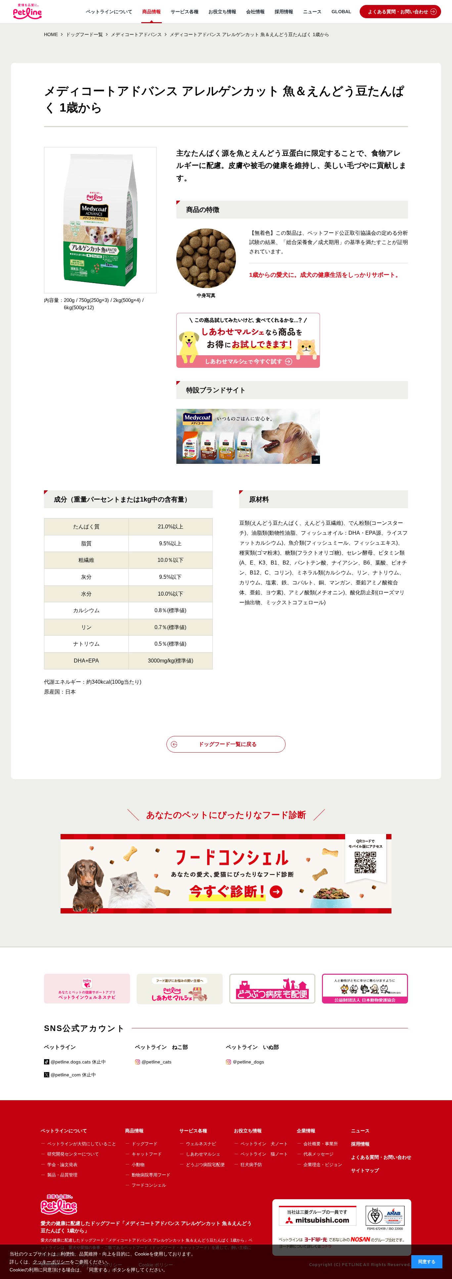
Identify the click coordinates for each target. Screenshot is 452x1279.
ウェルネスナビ (201, 1143)
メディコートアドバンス (136, 34)
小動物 (138, 1164)
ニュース (312, 11)
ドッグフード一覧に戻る (228, 744)
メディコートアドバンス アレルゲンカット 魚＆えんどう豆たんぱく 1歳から (249, 34)
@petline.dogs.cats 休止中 (78, 1061)
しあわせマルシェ (203, 1154)
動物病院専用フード (151, 1174)
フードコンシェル (149, 1185)
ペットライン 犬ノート (264, 1143)
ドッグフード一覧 (84, 34)
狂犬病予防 (251, 1164)
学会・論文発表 (62, 1164)
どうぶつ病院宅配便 (205, 1164)
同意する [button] (426, 1261)
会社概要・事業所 (320, 1143)
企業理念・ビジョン (322, 1164)
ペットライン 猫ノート (264, 1154)
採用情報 (284, 11)
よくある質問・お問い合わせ (398, 11)
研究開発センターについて (73, 1154)
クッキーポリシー (51, 1261)
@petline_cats (156, 1061)
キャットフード (147, 1154)
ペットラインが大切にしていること (81, 1143)
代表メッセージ (318, 1154)
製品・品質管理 (62, 1174)
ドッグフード (145, 1143)
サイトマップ (365, 1170)
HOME (51, 34)
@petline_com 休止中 (73, 1074)
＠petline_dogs (248, 1061)
